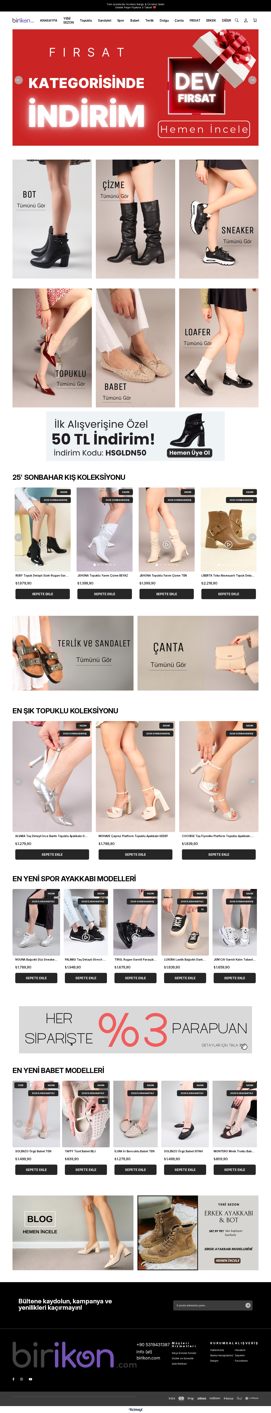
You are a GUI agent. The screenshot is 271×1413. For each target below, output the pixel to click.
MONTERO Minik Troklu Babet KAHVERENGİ (87, 1151)
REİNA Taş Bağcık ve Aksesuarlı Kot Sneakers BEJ (185, 959)
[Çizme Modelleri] (135, 219)
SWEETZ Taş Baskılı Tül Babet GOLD (236, 1151)
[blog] (73, 1233)
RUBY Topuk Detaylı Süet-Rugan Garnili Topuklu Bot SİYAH (228, 575)
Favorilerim (241, 1360)
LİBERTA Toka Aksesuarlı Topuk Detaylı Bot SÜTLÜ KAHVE (104, 575)
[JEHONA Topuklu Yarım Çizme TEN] (42, 530)
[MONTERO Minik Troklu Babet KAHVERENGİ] (87, 1114)
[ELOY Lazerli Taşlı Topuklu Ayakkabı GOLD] (135, 776)
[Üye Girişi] (245, 20)
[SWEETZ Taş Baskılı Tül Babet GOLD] (235, 1114)
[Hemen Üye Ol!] (135, 436)
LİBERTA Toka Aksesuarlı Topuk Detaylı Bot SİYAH (166, 575)
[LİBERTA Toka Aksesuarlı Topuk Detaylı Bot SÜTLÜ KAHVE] (105, 530)
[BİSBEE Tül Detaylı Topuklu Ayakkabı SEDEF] (219, 776)
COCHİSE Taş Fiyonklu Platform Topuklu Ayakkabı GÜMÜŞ (52, 836)
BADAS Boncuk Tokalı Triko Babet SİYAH (186, 1151)
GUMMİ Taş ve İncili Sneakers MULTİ (235, 959)
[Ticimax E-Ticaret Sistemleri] (136, 1410)
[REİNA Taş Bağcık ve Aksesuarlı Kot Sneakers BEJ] (185, 922)
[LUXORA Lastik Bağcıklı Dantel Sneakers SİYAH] (36, 922)
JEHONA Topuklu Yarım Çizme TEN (39, 575)
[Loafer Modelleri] (219, 347)
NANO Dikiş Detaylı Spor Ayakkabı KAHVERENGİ (135, 959)
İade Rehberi (179, 1363)
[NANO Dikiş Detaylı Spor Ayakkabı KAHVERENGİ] (135, 922)
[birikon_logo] (74, 1355)
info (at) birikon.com (148, 1354)
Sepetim (240, 1355)
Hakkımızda (217, 1350)
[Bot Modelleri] (52, 219)
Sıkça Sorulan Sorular (184, 1353)
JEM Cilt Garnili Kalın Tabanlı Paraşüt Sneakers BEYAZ (86, 959)
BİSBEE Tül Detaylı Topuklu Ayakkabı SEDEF (211, 836)
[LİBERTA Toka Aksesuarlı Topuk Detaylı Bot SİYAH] (166, 530)
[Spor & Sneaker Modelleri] (219, 219)
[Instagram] (21, 1379)
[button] (32, 565)
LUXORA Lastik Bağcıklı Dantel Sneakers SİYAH (36, 959)
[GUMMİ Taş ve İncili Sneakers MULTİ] (235, 922)
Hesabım (240, 1350)
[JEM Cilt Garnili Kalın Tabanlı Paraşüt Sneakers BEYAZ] (86, 922)
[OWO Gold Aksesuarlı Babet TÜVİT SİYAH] (136, 1114)
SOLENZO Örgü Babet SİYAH (35, 1151)
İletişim (214, 1360)
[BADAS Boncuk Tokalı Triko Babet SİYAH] (186, 1114)
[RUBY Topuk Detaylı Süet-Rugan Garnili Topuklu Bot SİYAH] (229, 530)
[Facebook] (13, 1379)
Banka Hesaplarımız (221, 1355)
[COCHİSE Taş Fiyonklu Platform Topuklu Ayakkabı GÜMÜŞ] (52, 776)
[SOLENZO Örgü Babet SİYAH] (37, 1114)
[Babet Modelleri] (135, 347)
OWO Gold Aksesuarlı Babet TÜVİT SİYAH (136, 1151)
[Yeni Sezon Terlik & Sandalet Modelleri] (73, 653)
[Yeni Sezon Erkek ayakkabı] (198, 1233)
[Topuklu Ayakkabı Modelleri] (52, 347)
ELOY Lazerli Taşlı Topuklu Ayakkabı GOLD (128, 836)
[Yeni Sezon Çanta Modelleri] (198, 653)
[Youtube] (30, 1379)
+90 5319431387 (153, 1344)
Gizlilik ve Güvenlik (183, 1358)
